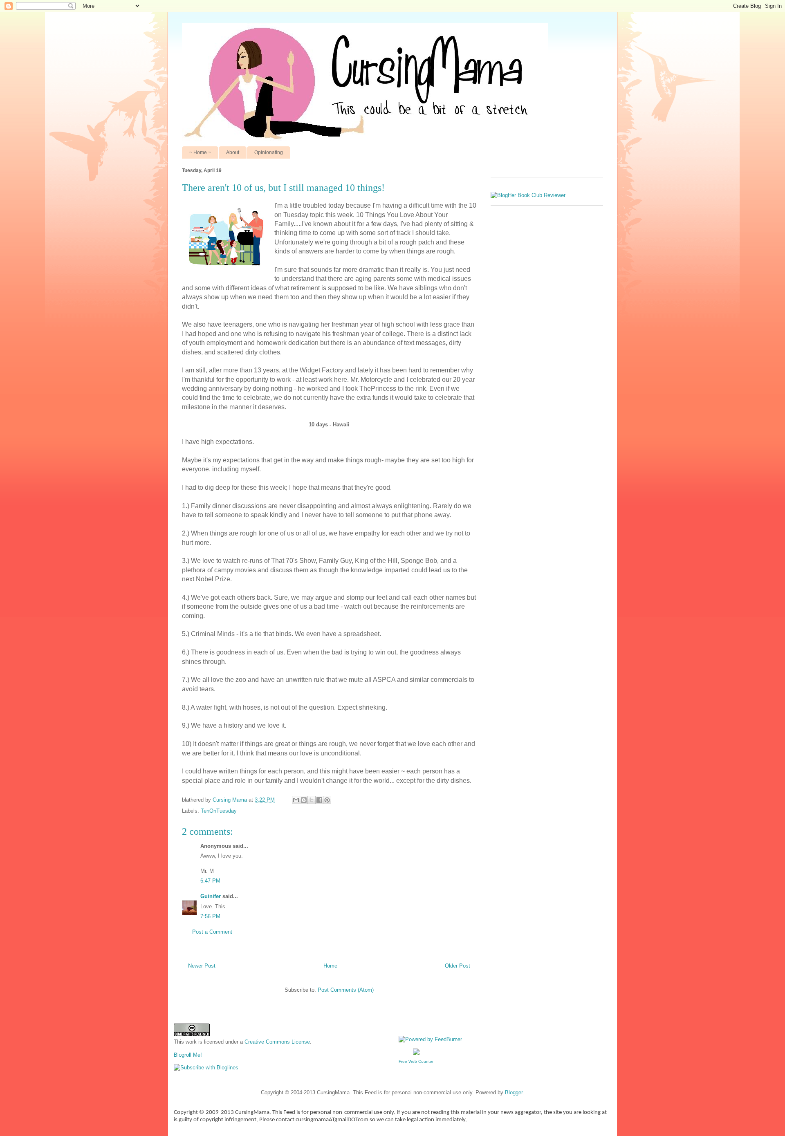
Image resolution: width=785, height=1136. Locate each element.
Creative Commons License (277, 1042)
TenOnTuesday (219, 811)
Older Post (457, 966)
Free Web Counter (416, 1061)
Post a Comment (212, 932)
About (232, 152)
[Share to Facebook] (319, 800)
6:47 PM (210, 881)
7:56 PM (210, 916)
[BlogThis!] (304, 800)
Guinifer (210, 896)
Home (330, 966)
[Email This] (296, 800)
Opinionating (268, 152)
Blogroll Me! (188, 1055)
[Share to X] (311, 800)
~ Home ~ (200, 152)
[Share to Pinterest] (327, 800)
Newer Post (201, 966)
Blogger (514, 1092)
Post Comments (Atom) (346, 990)
